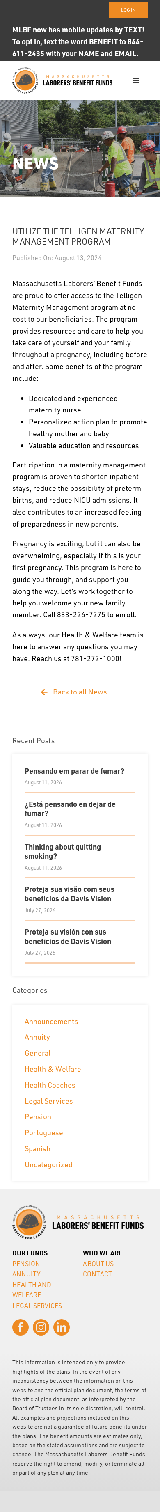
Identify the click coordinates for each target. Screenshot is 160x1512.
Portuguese (44, 1132)
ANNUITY (26, 1274)
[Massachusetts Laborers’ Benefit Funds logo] (62, 71)
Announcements (51, 1021)
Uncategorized (49, 1164)
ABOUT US (98, 1264)
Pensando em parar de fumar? (74, 770)
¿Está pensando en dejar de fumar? (70, 808)
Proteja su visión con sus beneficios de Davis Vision (68, 936)
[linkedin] (61, 1327)
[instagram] (41, 1327)
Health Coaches (50, 1084)
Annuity (37, 1036)
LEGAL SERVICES (37, 1305)
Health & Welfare (53, 1068)
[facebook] (20, 1327)
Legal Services (49, 1100)
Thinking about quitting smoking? (63, 851)
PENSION (26, 1264)
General (37, 1052)
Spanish (37, 1148)
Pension (38, 1116)
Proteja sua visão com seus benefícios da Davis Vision (69, 893)
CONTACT (97, 1274)
